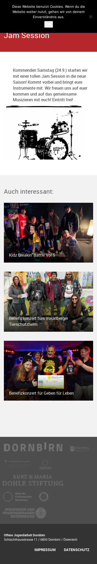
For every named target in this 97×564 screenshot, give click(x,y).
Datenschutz (76, 549)
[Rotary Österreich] (44, 499)
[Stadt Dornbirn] (33, 450)
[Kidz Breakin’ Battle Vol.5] (48, 232)
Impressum (45, 549)
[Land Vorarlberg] (80, 450)
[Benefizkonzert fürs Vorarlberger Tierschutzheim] (48, 301)
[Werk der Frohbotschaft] (18, 499)
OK (48, 24)
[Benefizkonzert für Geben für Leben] (48, 370)
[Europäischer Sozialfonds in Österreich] (45, 466)
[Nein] (90, 16)
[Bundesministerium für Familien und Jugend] (18, 466)
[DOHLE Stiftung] (32, 483)
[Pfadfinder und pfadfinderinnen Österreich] (24, 515)
